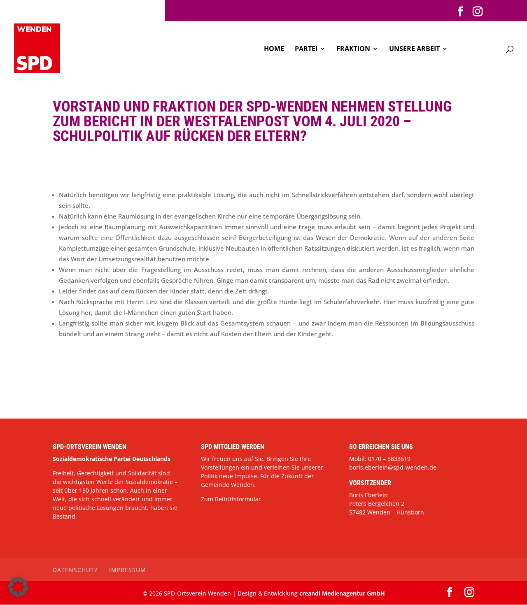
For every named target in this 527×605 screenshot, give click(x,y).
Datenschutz (75, 570)
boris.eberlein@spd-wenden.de (392, 467)
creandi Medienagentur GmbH (342, 593)
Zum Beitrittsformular (231, 499)
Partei (306, 49)
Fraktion (353, 49)
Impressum (127, 570)
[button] (18, 587)
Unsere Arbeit (414, 49)
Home (274, 49)
